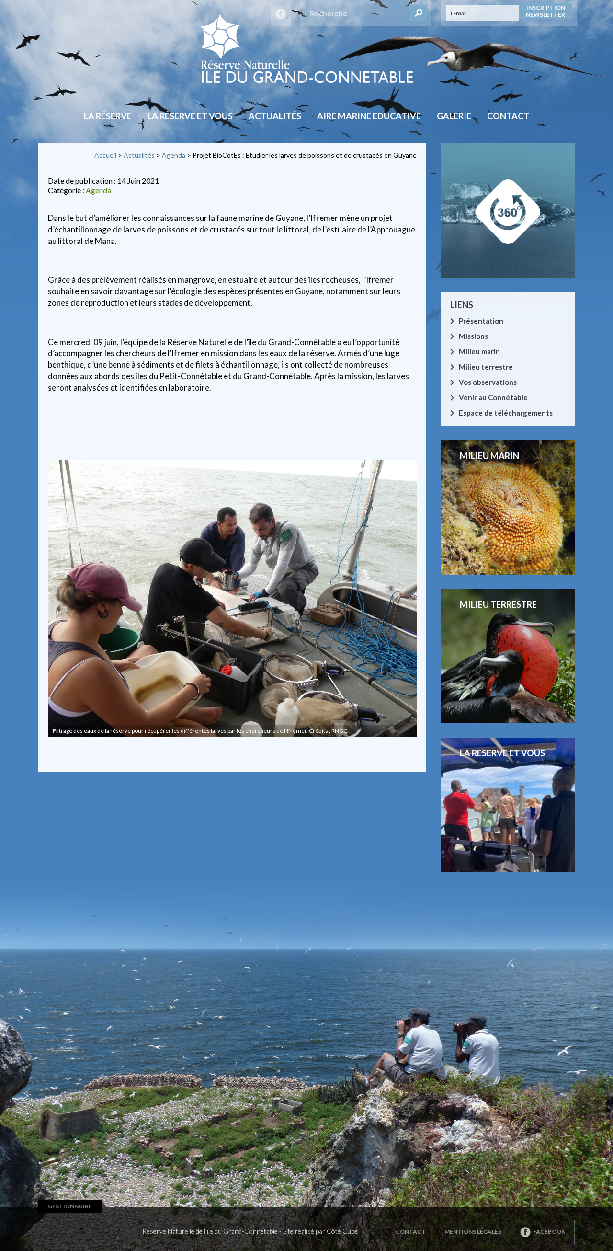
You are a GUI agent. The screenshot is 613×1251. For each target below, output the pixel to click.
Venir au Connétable (493, 397)
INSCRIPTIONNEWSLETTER (545, 11)
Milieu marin (479, 351)
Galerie (454, 116)
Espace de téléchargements (506, 412)
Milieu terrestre (486, 366)
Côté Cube (342, 1231)
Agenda (173, 155)
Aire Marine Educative (369, 116)
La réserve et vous (190, 116)
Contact (508, 116)
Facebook (549, 1231)
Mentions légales (472, 1231)
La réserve (108, 116)
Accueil (105, 155)
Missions (473, 336)
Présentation (481, 320)
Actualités (275, 116)
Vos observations (488, 382)
